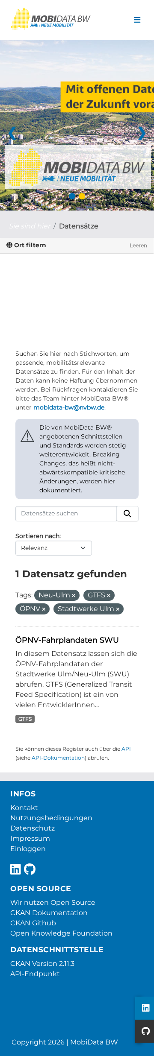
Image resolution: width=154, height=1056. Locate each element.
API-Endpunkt (35, 974)
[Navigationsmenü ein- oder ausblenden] (137, 20)
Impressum (30, 838)
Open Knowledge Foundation (61, 933)
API (126, 749)
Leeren (138, 245)
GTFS (25, 719)
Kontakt (24, 808)
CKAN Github (33, 923)
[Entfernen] (73, 596)
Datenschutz (32, 828)
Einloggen (28, 849)
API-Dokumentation (58, 758)
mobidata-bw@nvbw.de (68, 407)
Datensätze (78, 226)
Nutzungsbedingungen (51, 818)
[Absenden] (127, 513)
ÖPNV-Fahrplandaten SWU (67, 639)
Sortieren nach (37, 536)
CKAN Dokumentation (49, 913)
